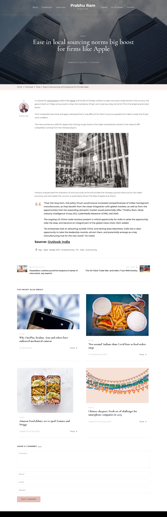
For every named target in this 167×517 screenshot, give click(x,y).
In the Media (117, 7)
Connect (130, 7)
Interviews (60, 7)
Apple (72, 101)
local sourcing (91, 250)
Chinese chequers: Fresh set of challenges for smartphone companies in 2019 (112, 413)
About (35, 7)
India (82, 250)
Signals (104, 7)
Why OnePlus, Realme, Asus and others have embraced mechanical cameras (43, 339)
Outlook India (59, 242)
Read (72, 348)
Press (83, 36)
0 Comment (94, 62)
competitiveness (67, 250)
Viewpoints (47, 7)
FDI (77, 250)
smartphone (53, 101)
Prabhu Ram (82, 5)
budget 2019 (54, 250)
